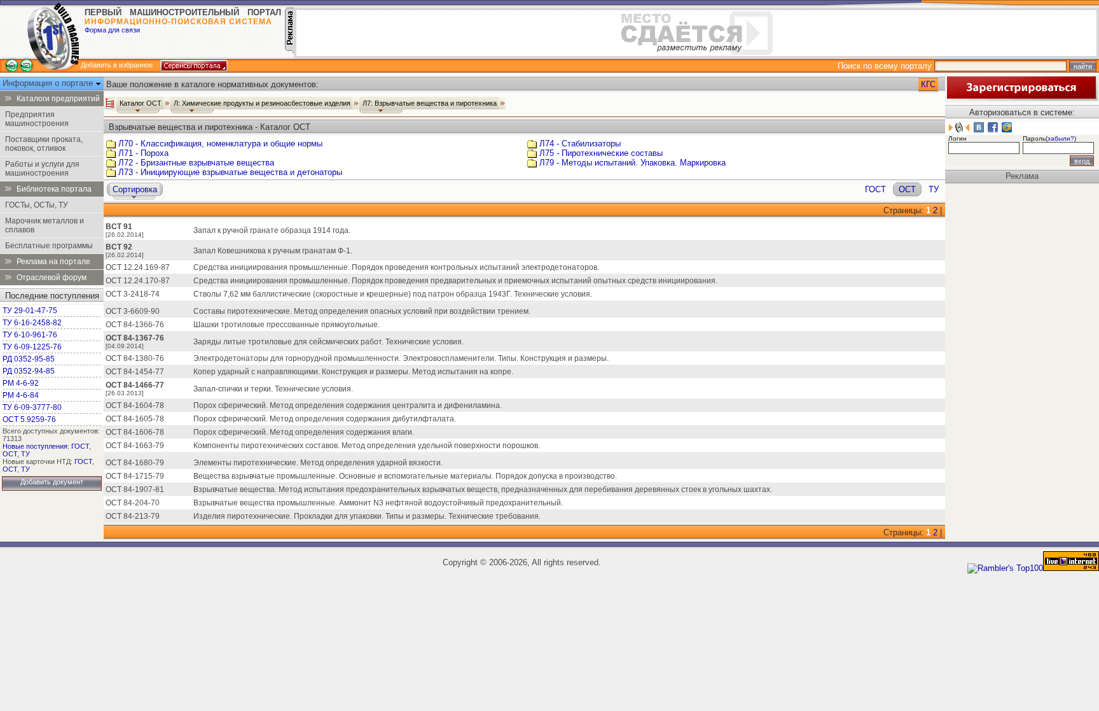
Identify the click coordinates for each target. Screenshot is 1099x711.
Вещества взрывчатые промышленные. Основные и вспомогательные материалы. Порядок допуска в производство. (405, 476)
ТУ (25, 454)
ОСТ (10, 454)
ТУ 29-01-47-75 (30, 310)
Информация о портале (49, 83)
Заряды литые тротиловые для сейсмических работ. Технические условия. (328, 341)
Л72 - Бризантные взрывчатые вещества (196, 162)
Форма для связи (112, 30)
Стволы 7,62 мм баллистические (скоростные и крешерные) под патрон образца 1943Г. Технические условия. (392, 294)
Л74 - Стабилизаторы (580, 143)
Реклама (1022, 176)
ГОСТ (80, 446)
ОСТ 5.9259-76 (29, 419)
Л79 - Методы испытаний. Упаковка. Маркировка (632, 162)
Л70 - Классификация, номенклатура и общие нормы (220, 143)
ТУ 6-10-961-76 (30, 334)
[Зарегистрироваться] (1021, 97)
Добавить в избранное (117, 65)
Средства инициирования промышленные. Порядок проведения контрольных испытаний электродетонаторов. (396, 267)
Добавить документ (51, 482)
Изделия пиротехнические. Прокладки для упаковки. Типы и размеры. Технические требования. (367, 516)
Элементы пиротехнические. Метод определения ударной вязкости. (318, 462)
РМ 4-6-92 (21, 383)
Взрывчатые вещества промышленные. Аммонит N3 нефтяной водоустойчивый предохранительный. (378, 502)
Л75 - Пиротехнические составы (601, 153)
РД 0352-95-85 (29, 359)
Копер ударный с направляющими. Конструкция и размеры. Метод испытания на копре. (353, 371)
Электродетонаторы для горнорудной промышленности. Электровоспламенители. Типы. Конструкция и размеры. (401, 358)
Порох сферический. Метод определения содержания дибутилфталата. (324, 418)
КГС (928, 84)
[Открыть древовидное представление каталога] (110, 103)
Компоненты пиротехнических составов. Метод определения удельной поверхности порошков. (366, 445)
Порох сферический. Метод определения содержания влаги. (303, 432)
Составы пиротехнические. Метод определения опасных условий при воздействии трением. (361, 311)
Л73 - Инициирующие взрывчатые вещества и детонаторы (230, 172)
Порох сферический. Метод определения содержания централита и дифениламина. (347, 405)
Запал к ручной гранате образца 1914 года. (271, 230)
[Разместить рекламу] (289, 50)
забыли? (1060, 138)
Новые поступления (35, 446)
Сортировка (135, 189)
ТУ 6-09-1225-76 (32, 346)
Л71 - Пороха (143, 153)
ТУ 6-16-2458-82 (32, 322)
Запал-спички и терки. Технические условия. (273, 388)
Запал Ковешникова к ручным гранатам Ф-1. (272, 250)
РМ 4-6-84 (21, 395)
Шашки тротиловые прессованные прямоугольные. (286, 324)
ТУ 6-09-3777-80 (32, 407)
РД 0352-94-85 (29, 371)
